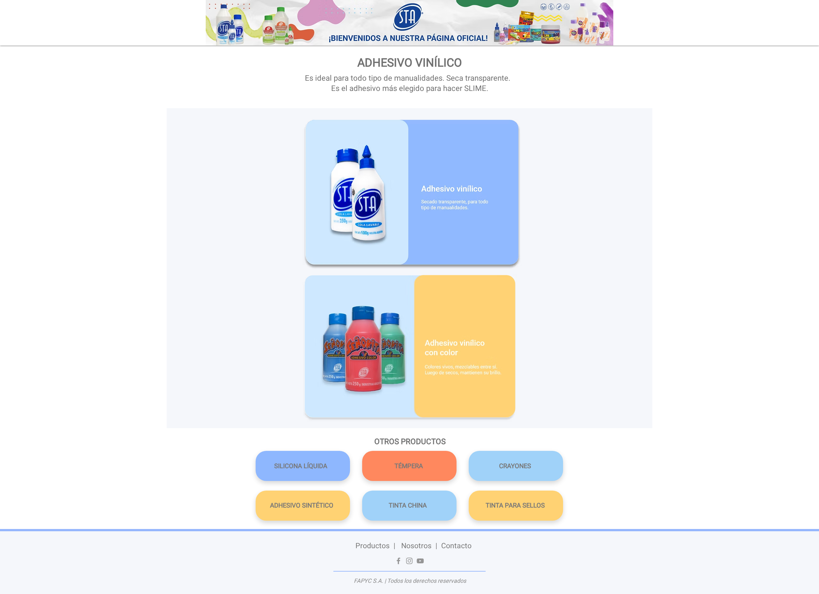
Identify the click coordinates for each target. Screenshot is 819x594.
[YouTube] (420, 561)
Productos (372, 545)
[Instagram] (409, 561)
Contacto (456, 545)
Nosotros (416, 545)
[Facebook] (398, 561)
